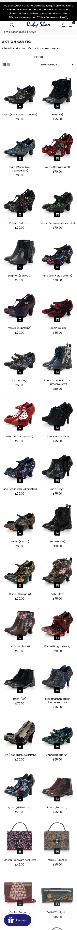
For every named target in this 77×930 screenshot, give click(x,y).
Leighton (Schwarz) (19, 275)
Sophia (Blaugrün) (57, 755)
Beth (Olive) (57, 594)
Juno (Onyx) (57, 489)
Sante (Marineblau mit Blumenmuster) (57, 382)
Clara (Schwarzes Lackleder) (19, 114)
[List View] (8, 64)
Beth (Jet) (57, 114)
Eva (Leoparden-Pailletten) (20, 755)
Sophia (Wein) (57, 328)
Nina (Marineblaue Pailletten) (20, 489)
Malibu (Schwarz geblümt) (20, 860)
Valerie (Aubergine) (19, 328)
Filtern (38, 57)
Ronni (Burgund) (57, 807)
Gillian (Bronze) (20, 541)
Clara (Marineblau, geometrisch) (19, 168)
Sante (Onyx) (57, 541)
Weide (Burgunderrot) (57, 646)
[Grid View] (4, 64)
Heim (5, 32)
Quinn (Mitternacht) (19, 807)
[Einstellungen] (63, 25)
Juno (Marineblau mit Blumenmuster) (57, 700)
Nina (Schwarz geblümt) (57, 275)
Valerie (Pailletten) (19, 223)
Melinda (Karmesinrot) (19, 436)
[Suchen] (11, 25)
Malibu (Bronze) (57, 860)
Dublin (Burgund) (19, 912)
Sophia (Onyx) (19, 380)
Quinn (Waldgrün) (20, 594)
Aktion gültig (18, 32)
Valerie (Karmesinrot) (57, 167)
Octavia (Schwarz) (57, 436)
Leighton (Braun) (20, 646)
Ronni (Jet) (19, 699)
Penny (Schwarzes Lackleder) (57, 223)
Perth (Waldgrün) (57, 912)
